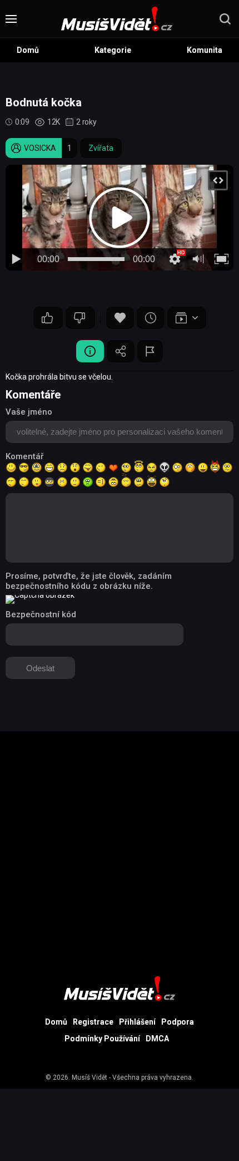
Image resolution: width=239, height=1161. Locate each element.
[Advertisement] (119, 851)
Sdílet (121, 351)
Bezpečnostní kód (41, 614)
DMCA (157, 1038)
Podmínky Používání (102, 1038)
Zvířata (100, 148)
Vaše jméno (29, 412)
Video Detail (90, 351)
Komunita (204, 50)
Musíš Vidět (89, 1077)
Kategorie (112, 50)
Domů (28, 50)
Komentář (24, 456)
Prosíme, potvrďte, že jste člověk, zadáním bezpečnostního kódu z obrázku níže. (89, 581)
